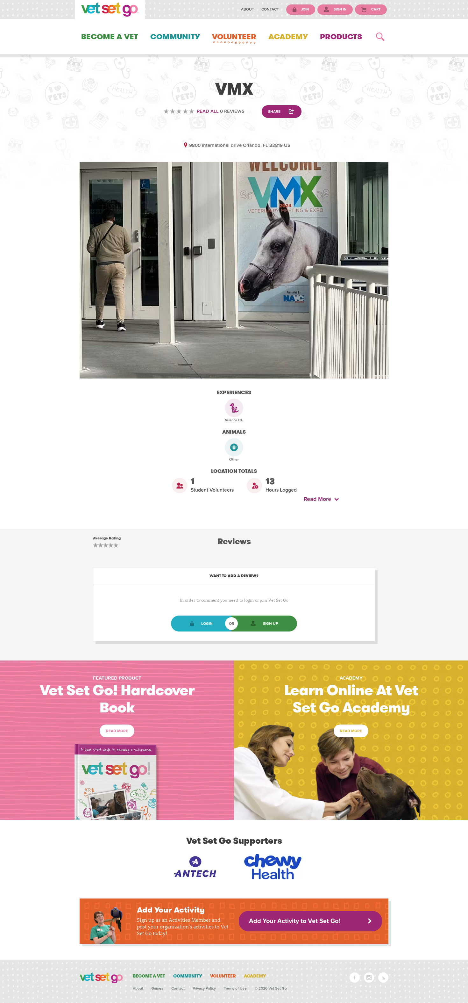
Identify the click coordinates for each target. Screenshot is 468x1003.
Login (207, 623)
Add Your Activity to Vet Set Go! (294, 921)
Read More (319, 499)
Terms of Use (235, 988)
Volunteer (234, 36)
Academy (288, 36)
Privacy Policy (204, 988)
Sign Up (270, 623)
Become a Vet (109, 36)
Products (341, 36)
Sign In (339, 9)
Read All (208, 111)
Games (157, 988)
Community (175, 36)
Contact (270, 9)
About (247, 9)
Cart (375, 9)
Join (304, 9)
